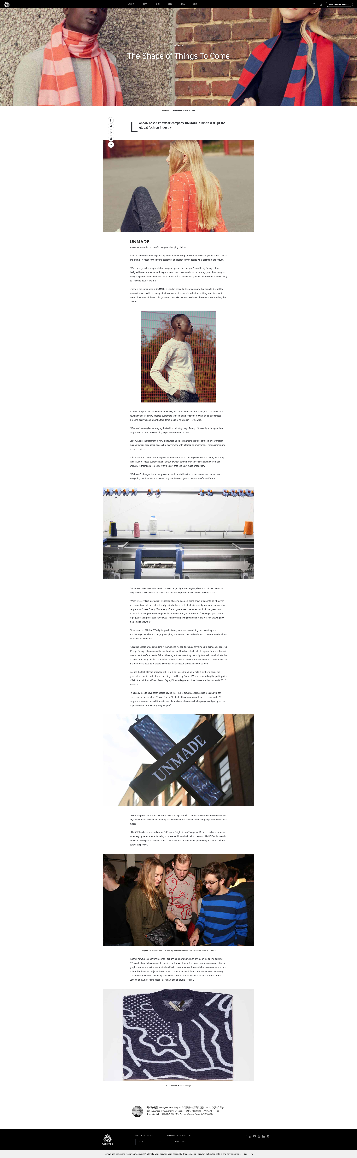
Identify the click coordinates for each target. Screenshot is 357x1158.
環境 (170, 4)
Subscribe (180, 1141)
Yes (245, 1153)
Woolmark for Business (339, 4)
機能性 (131, 4)
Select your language (144, 1136)
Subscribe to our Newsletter (179, 1136)
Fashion (165, 110)
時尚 (145, 4)
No (252, 1153)
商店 (195, 4)
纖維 (183, 4)
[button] (314, 4)
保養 (157, 4)
